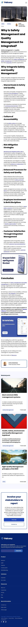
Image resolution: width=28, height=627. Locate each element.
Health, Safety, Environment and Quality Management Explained (13, 433)
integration (9, 62)
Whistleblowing (4, 570)
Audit (2, 563)
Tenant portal (4, 567)
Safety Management (8, 410)
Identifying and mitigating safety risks (13, 151)
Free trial (14, 519)
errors (25, 139)
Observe (3, 565)
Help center (3, 607)
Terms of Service (4, 618)
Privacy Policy (11, 618)
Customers (3, 590)
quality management (6, 61)
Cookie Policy (3, 619)
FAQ (2, 595)
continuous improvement (11, 106)
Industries (3, 577)
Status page (4, 609)
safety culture (11, 123)
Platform (3, 560)
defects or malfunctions (17, 164)
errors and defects (13, 93)
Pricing (2, 592)
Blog (2, 597)
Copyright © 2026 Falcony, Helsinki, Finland (10, 616)
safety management (19, 59)
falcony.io (14, 355)
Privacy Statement (18, 618)
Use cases (3, 580)
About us (3, 587)
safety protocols (19, 180)
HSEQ (3, 24)
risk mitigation (12, 293)
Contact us (14, 524)
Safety (9, 24)
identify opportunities (10, 224)
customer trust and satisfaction (17, 244)
